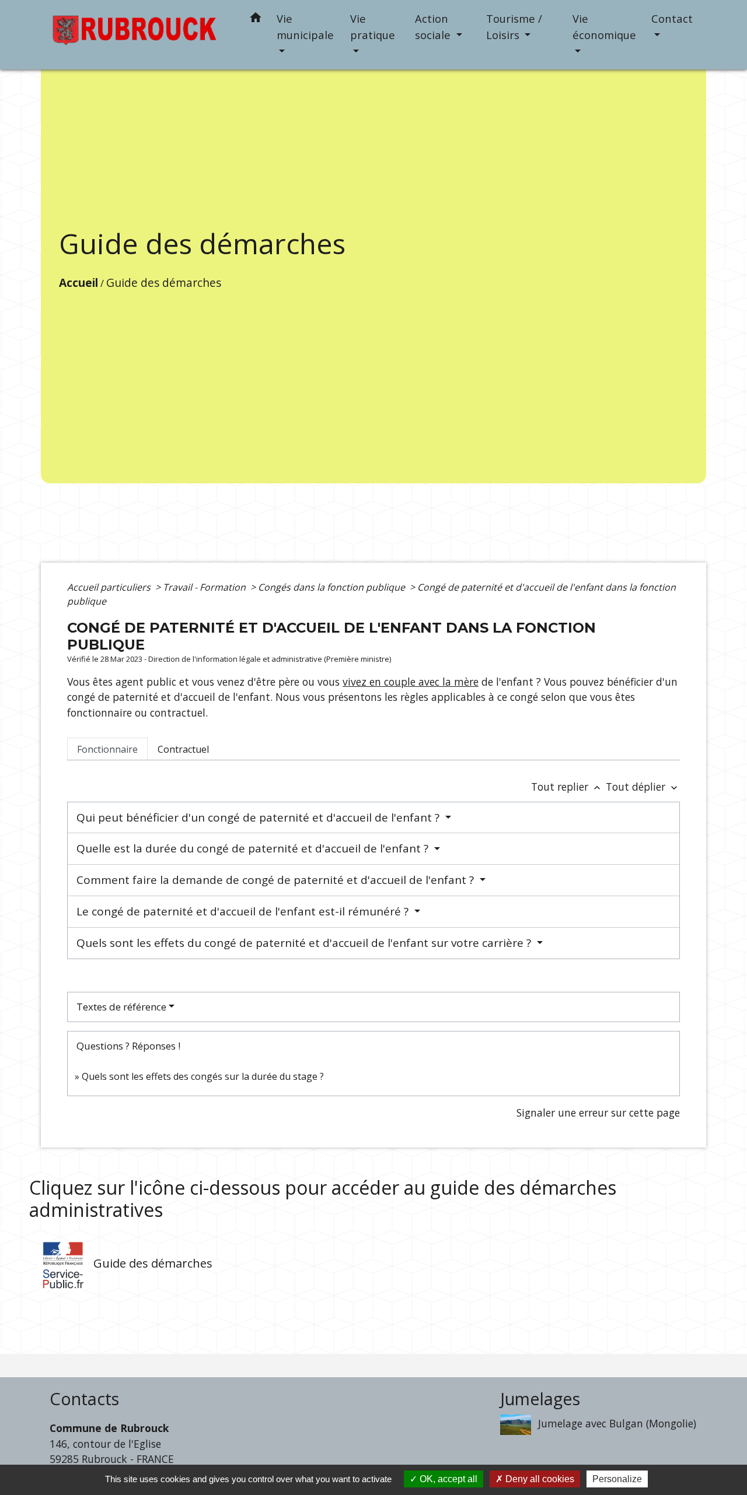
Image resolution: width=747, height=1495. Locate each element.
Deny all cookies (538, 1479)
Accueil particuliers (110, 587)
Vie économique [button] (604, 26)
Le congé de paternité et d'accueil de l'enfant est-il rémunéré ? (243, 911)
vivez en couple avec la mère (411, 682)
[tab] (107, 749)
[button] (255, 19)
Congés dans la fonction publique (332, 587)
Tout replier (567, 787)
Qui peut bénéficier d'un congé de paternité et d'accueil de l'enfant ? (259, 817)
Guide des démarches (163, 282)
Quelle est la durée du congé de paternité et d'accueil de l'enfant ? (253, 848)
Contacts (84, 1399)
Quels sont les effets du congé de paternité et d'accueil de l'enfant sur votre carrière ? (305, 942)
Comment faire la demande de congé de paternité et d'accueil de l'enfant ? (276, 879)
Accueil (78, 282)
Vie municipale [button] (305, 26)
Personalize (617, 1479)
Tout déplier (643, 787)
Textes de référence (121, 1006)
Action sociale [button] (434, 26)
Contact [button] (672, 18)
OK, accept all (447, 1479)
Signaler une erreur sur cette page (598, 1113)
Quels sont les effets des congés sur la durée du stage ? (203, 1076)
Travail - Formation (205, 587)
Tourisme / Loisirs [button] (514, 26)
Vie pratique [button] (372, 26)
